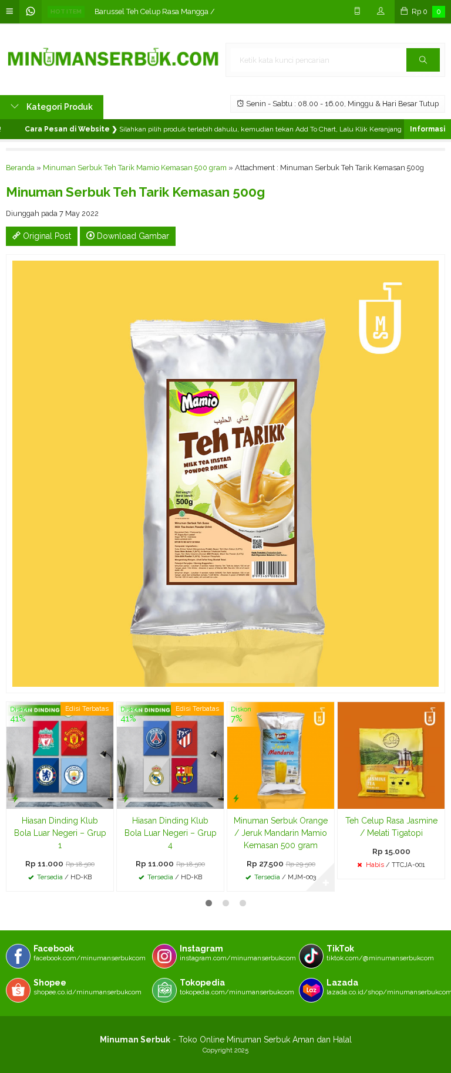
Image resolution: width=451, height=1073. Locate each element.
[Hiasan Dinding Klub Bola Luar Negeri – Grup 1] (59, 755)
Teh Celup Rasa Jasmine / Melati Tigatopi (391, 827)
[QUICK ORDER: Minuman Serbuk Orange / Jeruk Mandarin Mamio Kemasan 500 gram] (236, 798)
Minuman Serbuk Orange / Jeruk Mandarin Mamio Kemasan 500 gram (281, 833)
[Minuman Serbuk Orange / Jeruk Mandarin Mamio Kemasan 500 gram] (280, 755)
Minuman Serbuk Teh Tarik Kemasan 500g (135, 192)
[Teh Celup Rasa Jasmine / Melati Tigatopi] (391, 755)
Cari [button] (423, 60)
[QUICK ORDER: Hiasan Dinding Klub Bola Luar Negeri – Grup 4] (126, 798)
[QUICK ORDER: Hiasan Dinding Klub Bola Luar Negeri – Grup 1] (15, 798)
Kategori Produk (59, 107)
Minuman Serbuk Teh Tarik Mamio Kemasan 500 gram (135, 167)
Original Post (46, 236)
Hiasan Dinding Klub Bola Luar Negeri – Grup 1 (60, 833)
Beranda (20, 167)
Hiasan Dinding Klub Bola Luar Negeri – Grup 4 (170, 833)
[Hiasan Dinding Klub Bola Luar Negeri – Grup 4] (170, 755)
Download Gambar (132, 236)
